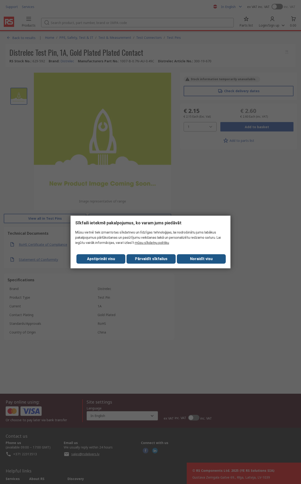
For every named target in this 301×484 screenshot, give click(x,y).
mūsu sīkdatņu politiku (152, 243)
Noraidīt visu (201, 259)
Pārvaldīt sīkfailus (151, 259)
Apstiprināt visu (101, 259)
